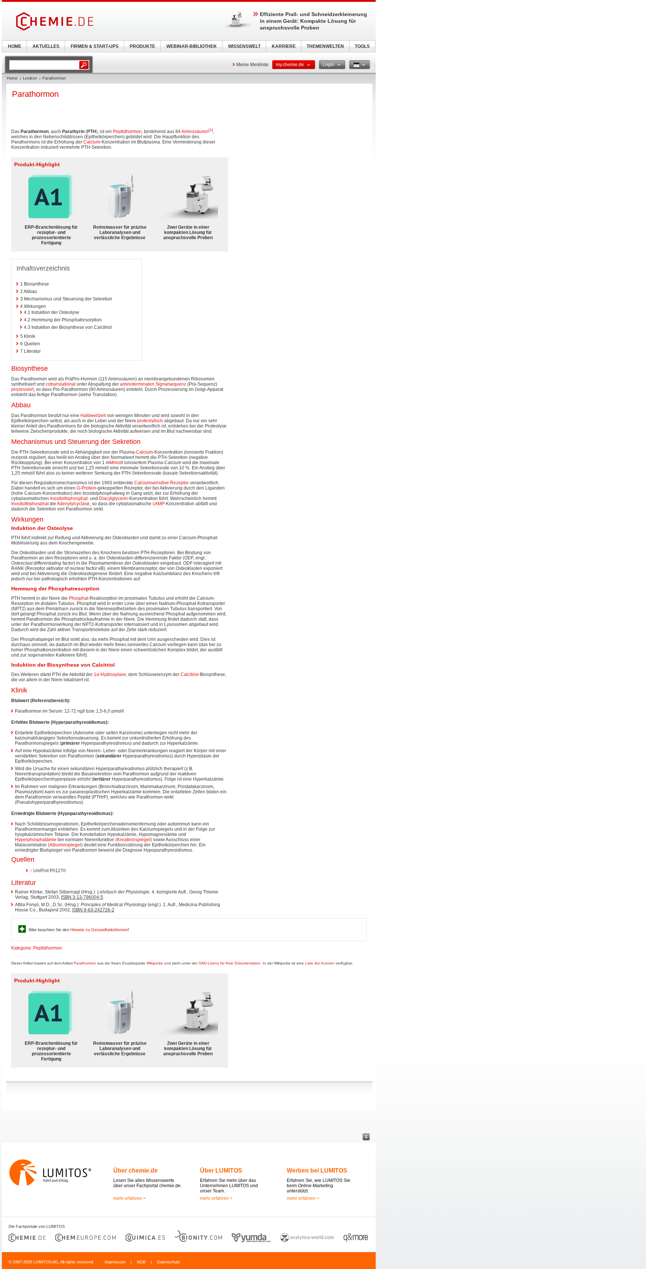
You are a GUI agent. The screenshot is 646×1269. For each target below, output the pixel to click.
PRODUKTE (142, 46)
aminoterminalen (137, 384)
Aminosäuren (195, 131)
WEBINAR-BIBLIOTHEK (191, 46)
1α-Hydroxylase (110, 674)
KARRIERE (284, 46)
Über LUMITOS (221, 1170)
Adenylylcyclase (73, 503)
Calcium (91, 142)
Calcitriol (190, 674)
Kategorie (21, 948)
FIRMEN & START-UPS (95, 46)
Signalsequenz (171, 384)
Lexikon (30, 78)
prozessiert (22, 389)
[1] (211, 130)
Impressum (115, 1262)
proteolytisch (150, 420)
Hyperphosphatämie (35, 839)
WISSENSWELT (244, 46)
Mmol (115, 462)
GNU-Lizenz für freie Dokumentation (230, 963)
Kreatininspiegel (133, 839)
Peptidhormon (127, 131)
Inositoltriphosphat (68, 498)
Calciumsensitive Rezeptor (161, 482)
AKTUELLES (46, 46)
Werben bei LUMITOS (317, 1170)
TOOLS (362, 46)
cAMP (158, 503)
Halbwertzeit (93, 415)
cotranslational (61, 384)
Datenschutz (168, 1262)
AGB (141, 1262)
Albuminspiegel (65, 844)
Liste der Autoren (320, 963)
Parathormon (85, 963)
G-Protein (86, 488)
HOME (14, 46)
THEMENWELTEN (325, 46)
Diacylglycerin (113, 498)
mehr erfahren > (129, 1198)
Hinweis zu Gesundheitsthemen (99, 929)
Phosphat (78, 598)
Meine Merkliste (252, 64)
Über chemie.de (135, 1170)
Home (12, 78)
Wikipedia (155, 963)
